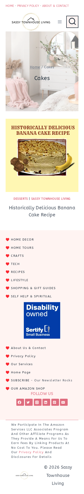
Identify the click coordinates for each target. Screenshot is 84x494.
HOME (10, 6)
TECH (15, 264)
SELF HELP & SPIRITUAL (31, 296)
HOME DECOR (22, 239)
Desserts (21, 198)
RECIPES (18, 272)
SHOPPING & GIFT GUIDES (33, 288)
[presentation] (42, 155)
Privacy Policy (23, 356)
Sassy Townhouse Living (50, 198)
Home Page (21, 372)
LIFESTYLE (19, 280)
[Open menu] (59, 21)
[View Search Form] (72, 22)
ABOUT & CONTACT (55, 6)
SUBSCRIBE (20, 380)
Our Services (22, 364)
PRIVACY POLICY (28, 6)
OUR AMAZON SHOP (28, 388)
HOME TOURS (22, 247)
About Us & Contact (28, 348)
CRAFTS (17, 255)
